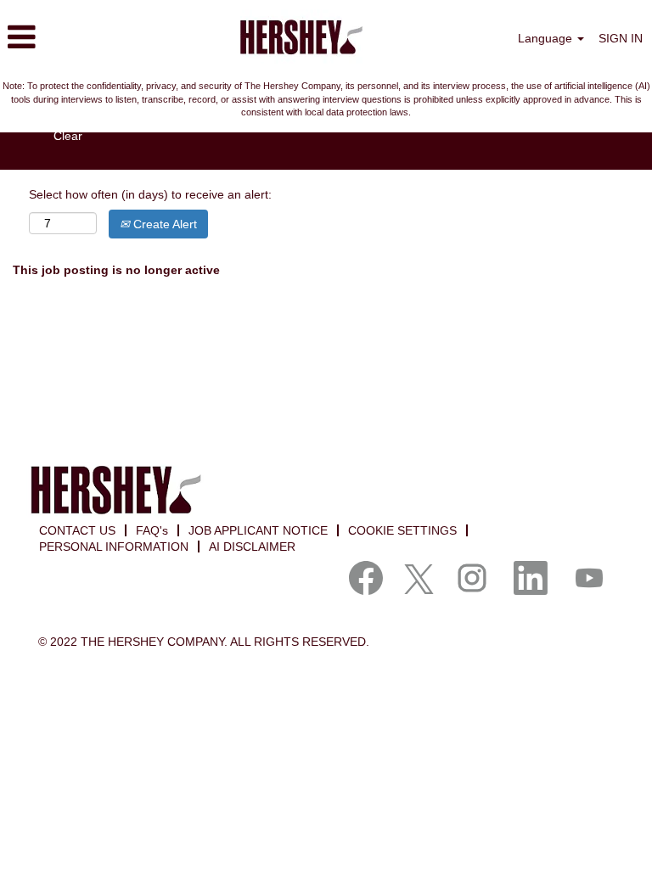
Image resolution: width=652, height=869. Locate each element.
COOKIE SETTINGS (402, 530)
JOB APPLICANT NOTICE (258, 530)
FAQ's (152, 530)
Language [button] (547, 38)
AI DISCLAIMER (252, 546)
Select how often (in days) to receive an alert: (150, 194)
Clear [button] (67, 136)
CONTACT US (77, 530)
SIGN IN (621, 38)
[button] (108, 37)
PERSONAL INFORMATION (113, 546)
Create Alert (163, 224)
